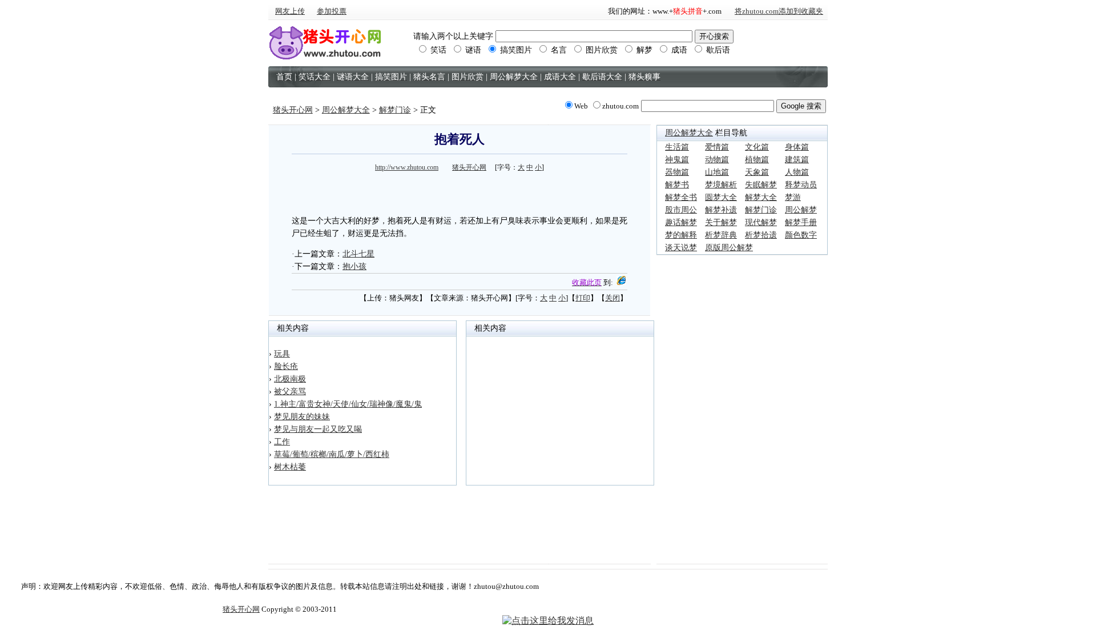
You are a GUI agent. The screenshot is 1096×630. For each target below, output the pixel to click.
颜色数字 (801, 235)
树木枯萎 (290, 467)
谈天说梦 (681, 247)
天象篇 (757, 172)
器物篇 (677, 172)
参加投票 (331, 11)
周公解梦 (801, 210)
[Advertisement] (459, 192)
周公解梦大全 (346, 110)
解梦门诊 (395, 110)
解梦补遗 (721, 210)
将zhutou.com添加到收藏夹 (779, 11)
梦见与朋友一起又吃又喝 (318, 429)
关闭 (612, 298)
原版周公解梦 (729, 247)
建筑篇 (797, 159)
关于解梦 (721, 222)
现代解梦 (761, 222)
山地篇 (717, 172)
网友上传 (290, 11)
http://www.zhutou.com (406, 167)
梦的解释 (681, 235)
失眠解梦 (761, 184)
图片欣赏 (600, 50)
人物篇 (797, 172)
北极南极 (290, 379)
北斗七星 (358, 254)
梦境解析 (721, 184)
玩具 (282, 354)
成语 (678, 50)
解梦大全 (761, 197)
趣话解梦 (681, 222)
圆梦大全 (721, 197)
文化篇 (757, 147)
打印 (582, 298)
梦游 (793, 197)
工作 (282, 442)
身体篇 (797, 147)
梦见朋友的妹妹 (302, 416)
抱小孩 (354, 266)
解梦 (643, 50)
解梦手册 (801, 222)
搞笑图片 (515, 50)
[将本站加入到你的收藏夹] (621, 282)
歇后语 (717, 50)
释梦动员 (801, 184)
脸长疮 (286, 366)
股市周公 (681, 210)
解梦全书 (681, 197)
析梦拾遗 (761, 235)
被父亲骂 (290, 391)
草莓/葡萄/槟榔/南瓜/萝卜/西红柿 (331, 454)
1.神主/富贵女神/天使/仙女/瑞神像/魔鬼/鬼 (348, 404)
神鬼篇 (677, 159)
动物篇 (717, 159)
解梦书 (677, 184)
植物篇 (757, 159)
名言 (558, 50)
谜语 (472, 50)
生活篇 (677, 147)
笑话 (437, 50)
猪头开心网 (293, 110)
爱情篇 (717, 147)
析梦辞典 (721, 235)
